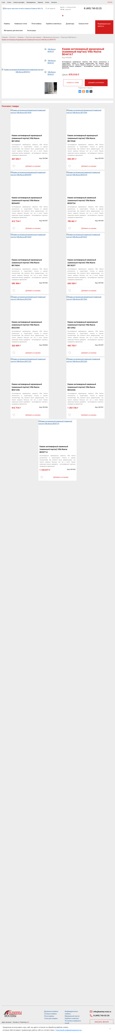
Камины (7, 24)
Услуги (9, 2)
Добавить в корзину (96, 82)
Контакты (54, 2)
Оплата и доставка (18, 2)
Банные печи (83, 24)
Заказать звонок (101, 1022)
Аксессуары (31, 30)
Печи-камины (36, 24)
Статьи (47, 2)
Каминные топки (20, 24)
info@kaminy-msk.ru (102, 1011)
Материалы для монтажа (13, 30)
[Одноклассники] (83, 91)
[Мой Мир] (87, 91)
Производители (31, 2)
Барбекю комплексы (53, 24)
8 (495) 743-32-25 (93, 8)
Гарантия (40, 2)
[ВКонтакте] (80, 91)
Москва (110, 2)
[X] (91, 91)
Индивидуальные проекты (104, 25)
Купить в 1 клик (73, 82)
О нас (3, 2)
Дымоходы (70, 24)
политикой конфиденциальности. (69, 1030)
